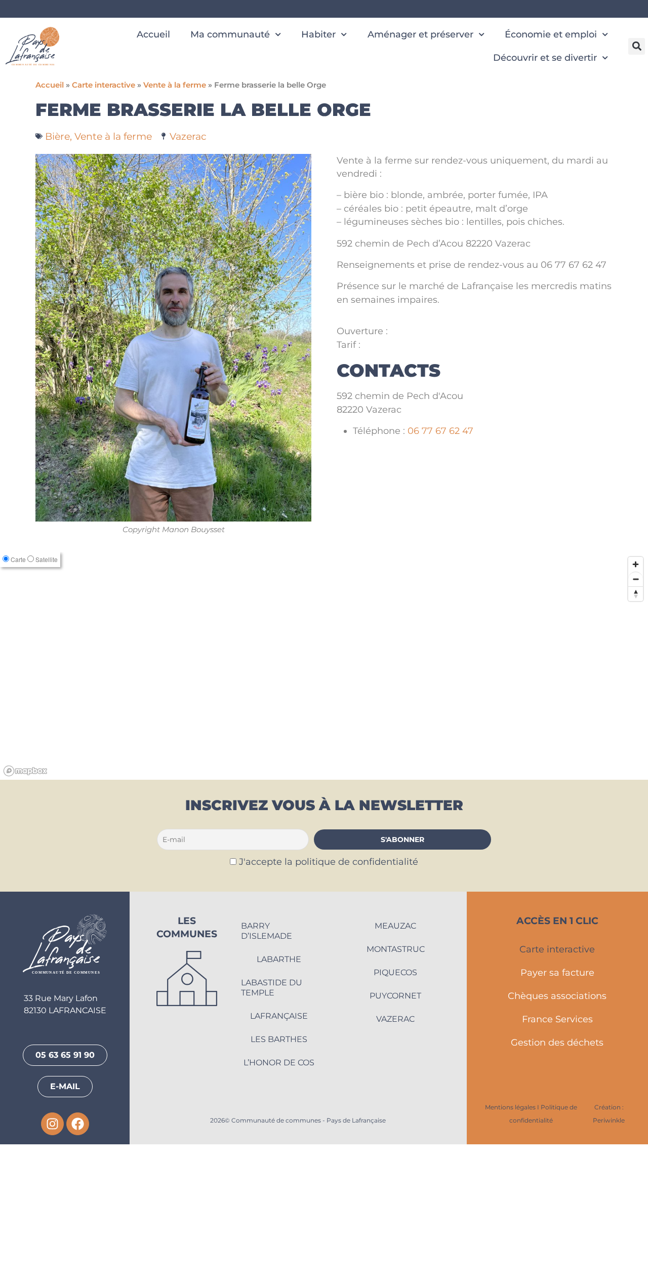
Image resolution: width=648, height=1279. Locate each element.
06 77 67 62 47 (440, 430)
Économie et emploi (551, 34)
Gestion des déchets (557, 1177)
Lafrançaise (279, 1150)
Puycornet (395, 1130)
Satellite (46, 694)
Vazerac (188, 136)
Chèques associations (557, 1131)
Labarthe (279, 1094)
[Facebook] (77, 1259)
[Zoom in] (635, 699)
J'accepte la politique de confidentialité (328, 996)
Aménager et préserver (420, 34)
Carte (18, 694)
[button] (636, 46)
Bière (57, 136)
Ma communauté (230, 34)
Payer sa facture (557, 1107)
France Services (557, 1154)
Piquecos (395, 1107)
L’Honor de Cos (279, 1197)
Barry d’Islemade (266, 1065)
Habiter (318, 34)
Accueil (153, 34)
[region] (324, 801)
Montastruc (396, 1084)
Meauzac (395, 1060)
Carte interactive (103, 85)
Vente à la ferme (174, 85)
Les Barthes (279, 1174)
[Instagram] (52, 1259)
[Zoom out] (635, 714)
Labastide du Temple (271, 1122)
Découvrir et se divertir (545, 57)
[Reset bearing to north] (635, 729)
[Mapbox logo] (25, 906)
